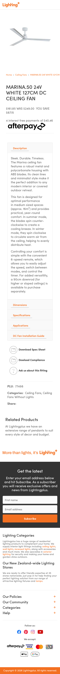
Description (20, 148)
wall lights (8, 549)
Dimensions (20, 305)
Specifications (21, 315)
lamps (39, 581)
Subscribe (30, 518)
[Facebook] (19, 632)
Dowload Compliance (32, 360)
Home (9, 74)
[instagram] (33, 632)
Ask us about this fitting (33, 370)
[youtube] (40, 632)
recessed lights (22, 549)
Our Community (15, 602)
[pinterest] (26, 632)
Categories (11, 607)
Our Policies (12, 596)
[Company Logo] (11, 4)
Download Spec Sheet (32, 349)
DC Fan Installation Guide (28, 335)
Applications (20, 325)
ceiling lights (48, 546)
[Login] (34, 5)
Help (6, 613)
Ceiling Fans (21, 74)
